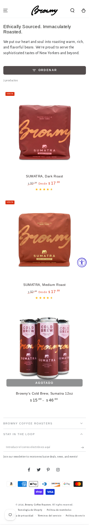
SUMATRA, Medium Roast (44, 285)
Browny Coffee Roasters (38, 504)
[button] (72, 10)
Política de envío (75, 515)
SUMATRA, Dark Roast (44, 176)
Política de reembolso (59, 510)
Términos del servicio (49, 515)
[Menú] (5, 10)
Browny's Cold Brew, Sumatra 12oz (44, 393)
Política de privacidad (21, 515)
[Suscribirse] (83, 447)
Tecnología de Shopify (30, 510)
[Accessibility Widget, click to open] (82, 262)
